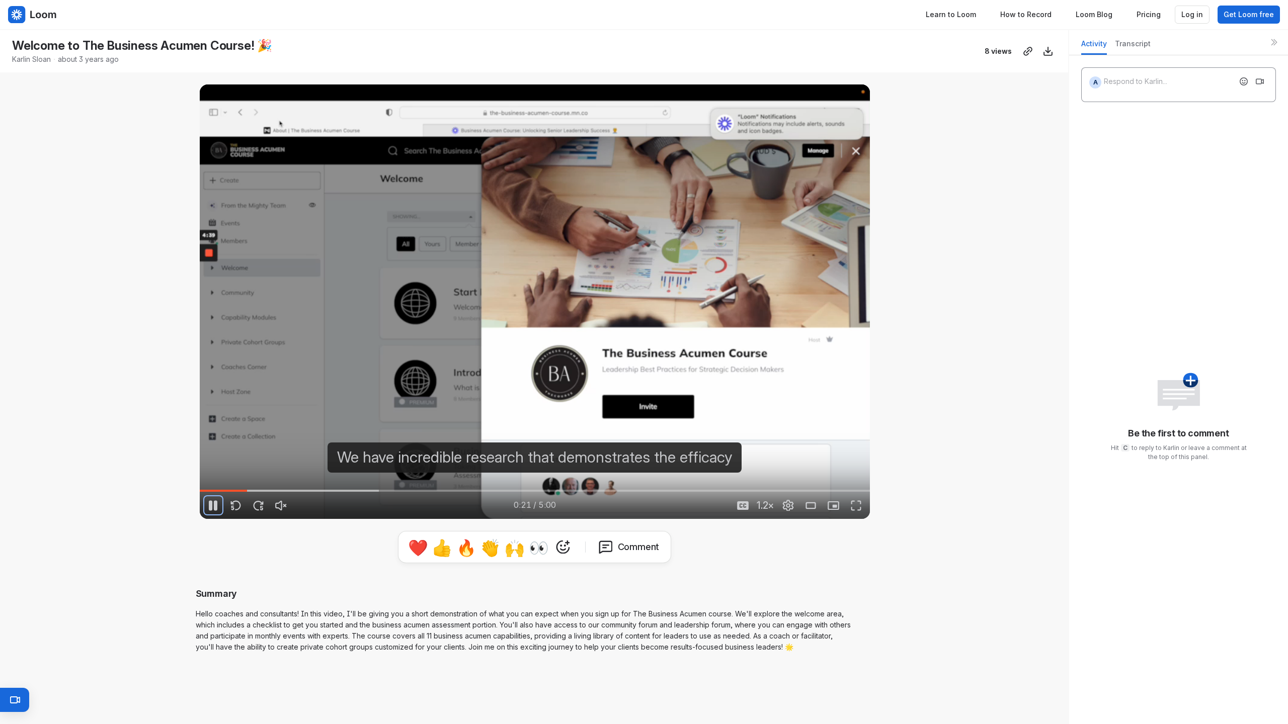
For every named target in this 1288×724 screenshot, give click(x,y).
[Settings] (788, 505)
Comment (639, 546)
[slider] (535, 490)
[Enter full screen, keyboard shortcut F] (856, 505)
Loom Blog (1094, 14)
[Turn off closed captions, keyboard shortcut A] (743, 505)
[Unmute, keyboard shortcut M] (281, 505)
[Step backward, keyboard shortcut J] (236, 505)
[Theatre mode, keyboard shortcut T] (811, 505)
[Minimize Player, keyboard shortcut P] (834, 505)
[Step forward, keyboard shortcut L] (259, 505)
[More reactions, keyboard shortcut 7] (563, 547)
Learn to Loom (951, 14)
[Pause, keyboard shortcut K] (213, 505)
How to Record (1026, 14)
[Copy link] (1028, 51)
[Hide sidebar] (1274, 42)
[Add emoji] (1244, 81)
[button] (321, 484)
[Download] (1048, 51)
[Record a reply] (1260, 81)
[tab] (1094, 46)
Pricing (1149, 14)
